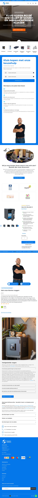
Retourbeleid (4, 468)
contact (31, 380)
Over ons (3, 477)
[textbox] (20, 72)
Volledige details (28, 244)
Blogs (3, 478)
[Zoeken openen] (28, 3)
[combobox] (19, 73)
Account (30, 3)
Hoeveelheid (23, 235)
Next (18, 226)
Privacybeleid (4, 465)
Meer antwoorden (7, 396)
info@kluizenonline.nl (5, 449)
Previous (1, 226)
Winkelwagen (33, 3)
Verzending (4, 467)
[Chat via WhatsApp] (36, 496)
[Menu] (35, 3)
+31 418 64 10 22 (13, 283)
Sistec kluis (32, 408)
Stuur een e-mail (26, 283)
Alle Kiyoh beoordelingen (6, 312)
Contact (3, 470)
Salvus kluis (27, 408)
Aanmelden (33, 488)
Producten (4, 475)
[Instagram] (32, 495)
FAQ (3, 480)
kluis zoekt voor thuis (29, 407)
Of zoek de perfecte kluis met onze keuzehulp (19, 32)
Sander (5, 306)
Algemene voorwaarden (6, 464)
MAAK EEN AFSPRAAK (18, 177)
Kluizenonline (6, 495)
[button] (36, 48)
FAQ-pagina (12, 366)
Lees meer (24, 233)
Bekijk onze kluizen (18, 29)
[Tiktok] (33, 495)
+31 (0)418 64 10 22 (5, 450)
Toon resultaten (18, 80)
